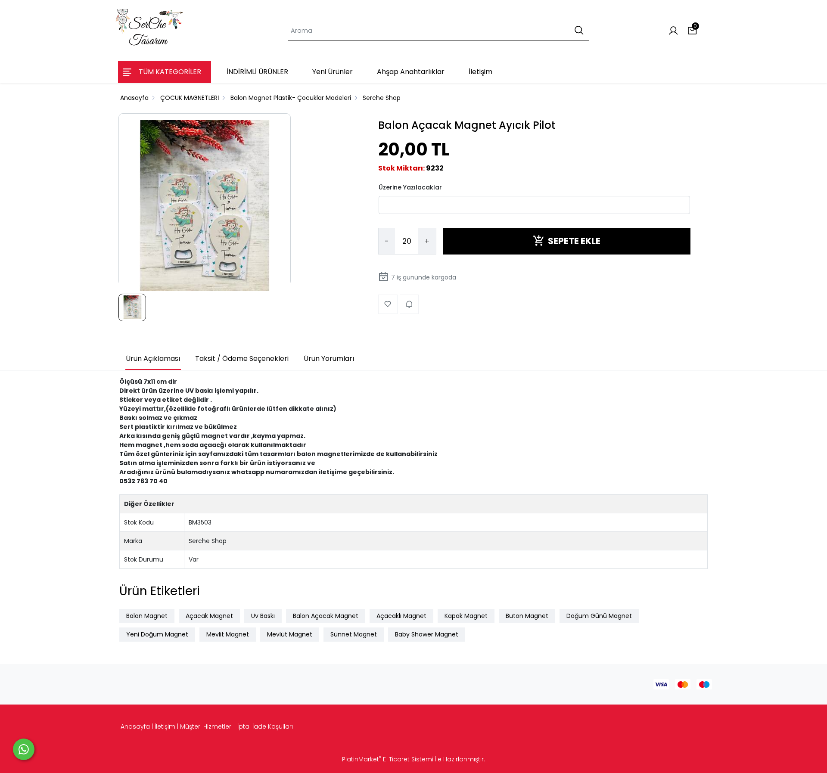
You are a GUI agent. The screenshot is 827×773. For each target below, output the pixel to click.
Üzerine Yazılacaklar (410, 187)
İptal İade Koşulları (265, 726)
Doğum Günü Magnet (599, 616)
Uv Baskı (263, 616)
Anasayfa (135, 726)
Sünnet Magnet (353, 634)
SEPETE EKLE (574, 241)
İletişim (165, 726)
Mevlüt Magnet (289, 634)
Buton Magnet (527, 616)
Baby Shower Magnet (426, 634)
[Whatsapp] (23, 749)
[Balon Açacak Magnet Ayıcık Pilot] (204, 206)
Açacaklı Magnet (401, 616)
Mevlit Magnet (227, 634)
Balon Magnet (147, 616)
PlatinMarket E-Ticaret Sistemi (387, 759)
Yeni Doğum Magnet (157, 634)
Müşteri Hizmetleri (206, 726)
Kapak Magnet (466, 616)
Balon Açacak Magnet (325, 616)
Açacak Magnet (209, 616)
